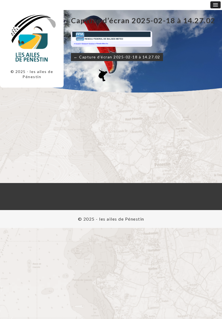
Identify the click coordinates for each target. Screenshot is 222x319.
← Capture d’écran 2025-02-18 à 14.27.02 (117, 57)
